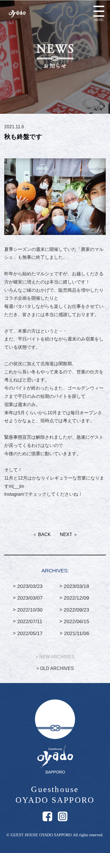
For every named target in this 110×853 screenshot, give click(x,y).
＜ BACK (41, 534)
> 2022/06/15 (74, 621)
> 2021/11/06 (74, 633)
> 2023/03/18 (74, 586)
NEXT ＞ (69, 534)
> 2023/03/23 (28, 586)
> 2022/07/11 (27, 621)
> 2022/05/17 (28, 633)
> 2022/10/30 (28, 610)
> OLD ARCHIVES (55, 668)
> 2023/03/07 (28, 598)
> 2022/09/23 (74, 610)
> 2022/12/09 (74, 598)
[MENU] (98, 11)
